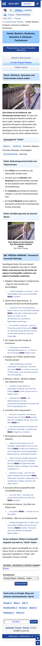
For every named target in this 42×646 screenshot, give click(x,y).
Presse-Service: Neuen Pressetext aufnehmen (21, 49)
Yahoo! (19, 613)
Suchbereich (8, 575)
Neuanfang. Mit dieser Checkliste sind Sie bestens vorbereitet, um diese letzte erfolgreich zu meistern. (22, 429)
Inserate (28, 10)
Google (6, 603)
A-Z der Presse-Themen (14, 22)
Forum (11, 14)
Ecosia (22, 608)
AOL (24, 603)
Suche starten (21, 584)
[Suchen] (37, 4)
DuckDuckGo (9, 608)
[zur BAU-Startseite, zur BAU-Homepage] (5, 10)
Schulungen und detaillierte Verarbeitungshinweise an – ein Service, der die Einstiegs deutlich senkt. (22, 350)
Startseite (9, 628)
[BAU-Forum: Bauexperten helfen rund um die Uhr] (5, 14)
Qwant (32, 608)
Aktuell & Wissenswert (21, 58)
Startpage (7, 613)
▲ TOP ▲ (37, 637)
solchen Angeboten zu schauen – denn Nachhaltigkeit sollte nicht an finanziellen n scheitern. (22, 294)
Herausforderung (10, 154)
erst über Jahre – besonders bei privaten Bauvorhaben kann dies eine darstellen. (21, 497)
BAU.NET (14, 3)
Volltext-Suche (21, 67)
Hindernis (17, 146)
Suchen (34, 622)
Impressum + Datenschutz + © (21, 636)
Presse (18, 10)
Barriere (6, 146)
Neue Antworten (23, 14)
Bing (16, 603)
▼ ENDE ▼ (37, 643)
